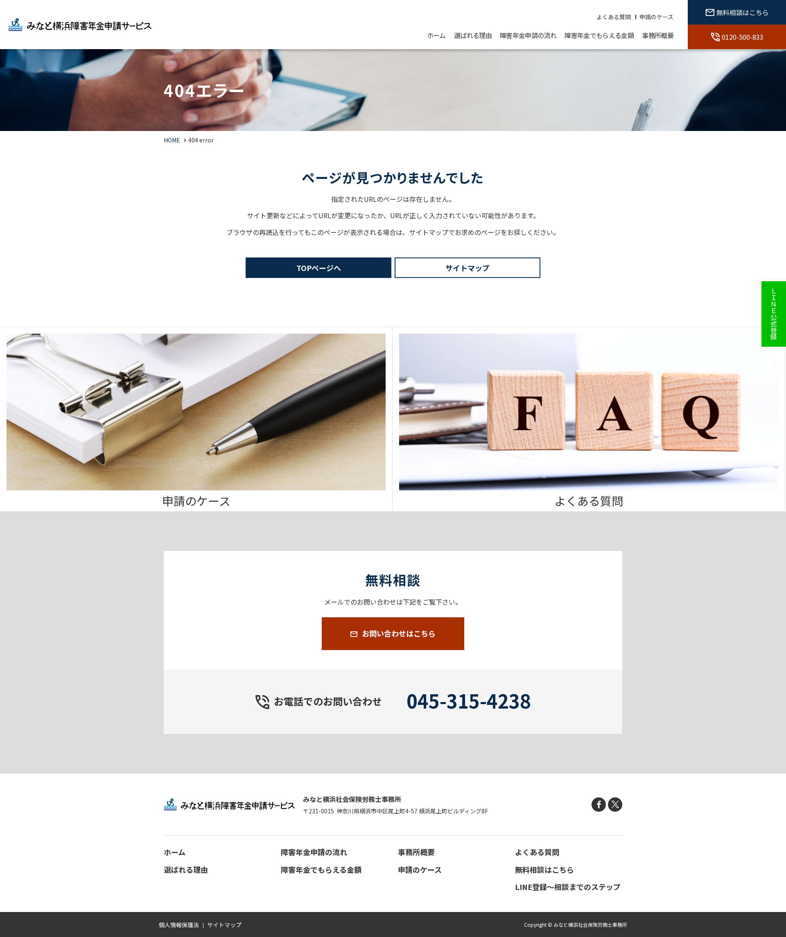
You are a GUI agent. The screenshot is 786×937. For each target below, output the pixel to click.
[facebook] (599, 804)
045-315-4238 (469, 700)
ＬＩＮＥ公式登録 (774, 314)
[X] (615, 804)
